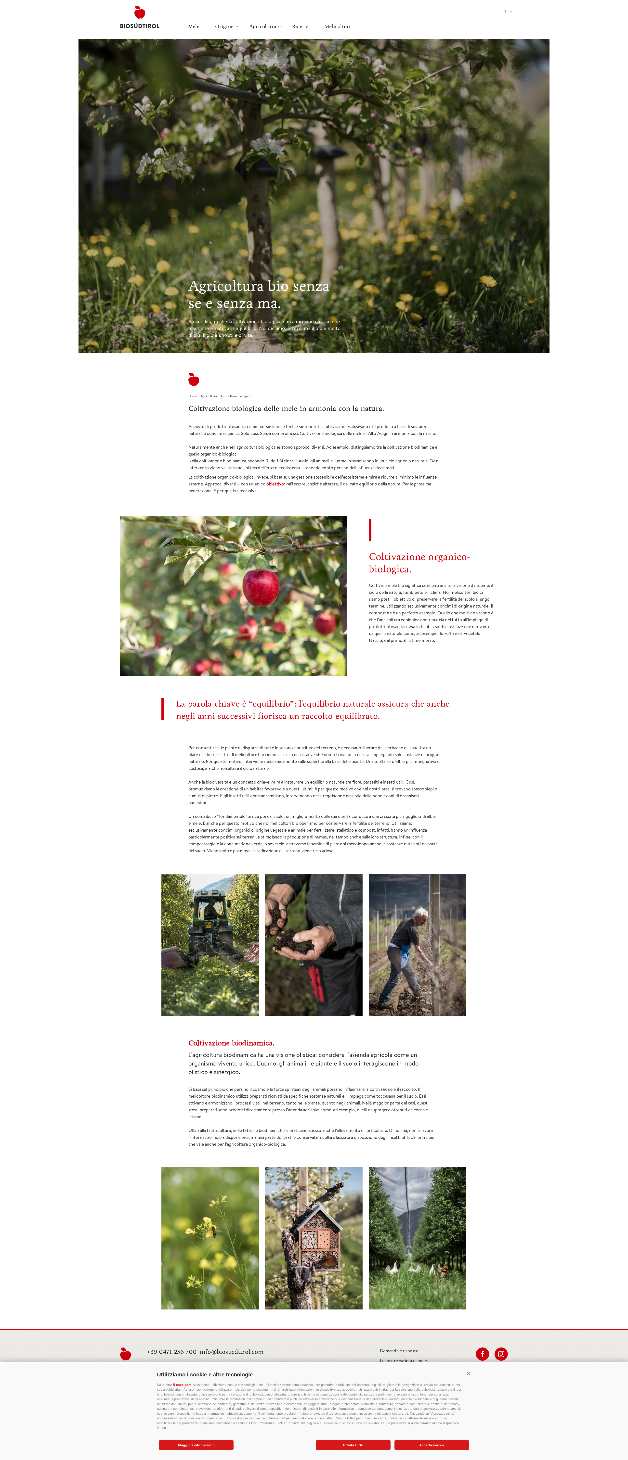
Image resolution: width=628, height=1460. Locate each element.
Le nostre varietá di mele (403, 1361)
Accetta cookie (431, 1445)
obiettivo (275, 484)
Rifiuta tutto (353, 1445)
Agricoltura (262, 26)
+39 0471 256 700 (172, 1352)
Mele (193, 26)
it (506, 11)
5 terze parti (182, 1385)
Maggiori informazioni (196, 1445)
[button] (469, 1373)
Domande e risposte (399, 1351)
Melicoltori (337, 26)
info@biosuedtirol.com (232, 1352)
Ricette (300, 26)
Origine (224, 26)
